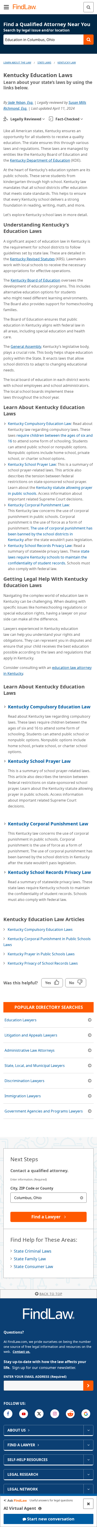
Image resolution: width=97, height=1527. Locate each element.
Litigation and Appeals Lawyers (31, 1035)
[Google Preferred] (85, 1413)
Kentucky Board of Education (35, 280)
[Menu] (6, 7)
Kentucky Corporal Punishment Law (38, 504)
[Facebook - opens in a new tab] (8, 1413)
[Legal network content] (88, 1489)
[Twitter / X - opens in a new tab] (39, 1413)
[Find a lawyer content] (88, 1445)
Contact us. (21, 1351)
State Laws (44, 62)
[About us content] (88, 1430)
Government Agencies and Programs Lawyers (44, 1111)
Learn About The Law (17, 62)
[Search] (88, 7)
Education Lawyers (21, 1019)
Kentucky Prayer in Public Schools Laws (41, 953)
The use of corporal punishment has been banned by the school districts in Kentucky (50, 534)
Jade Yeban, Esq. (20, 102)
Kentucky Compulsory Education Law (39, 423)
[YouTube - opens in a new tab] (23, 1413)
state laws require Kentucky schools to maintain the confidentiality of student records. (48, 557)
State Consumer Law (33, 1266)
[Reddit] (70, 1413)
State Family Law (30, 1258)
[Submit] (88, 1386)
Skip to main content (48, 5)
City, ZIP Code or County (31, 1188)
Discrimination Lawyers (24, 1080)
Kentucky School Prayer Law (32, 464)
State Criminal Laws (32, 1251)
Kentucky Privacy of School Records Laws (43, 963)
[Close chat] (88, 1504)
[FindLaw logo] (26, 7)
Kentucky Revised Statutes (32, 258)
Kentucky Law (67, 62)
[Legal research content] (88, 1474)
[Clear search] (81, 1198)
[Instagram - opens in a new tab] (54, 1413)
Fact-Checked (67, 119)
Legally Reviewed (25, 119)
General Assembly (26, 346)
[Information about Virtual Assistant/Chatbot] (40, 1508)
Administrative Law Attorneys (30, 1050)
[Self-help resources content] (88, 1460)
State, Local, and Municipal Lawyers (35, 1065)
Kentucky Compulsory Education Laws (40, 929)
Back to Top (50, 1294)
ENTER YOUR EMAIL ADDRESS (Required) (35, 1376)
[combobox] (48, 1198)
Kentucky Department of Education (40, 160)
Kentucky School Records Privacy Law (40, 545)
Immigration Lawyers (23, 1095)
